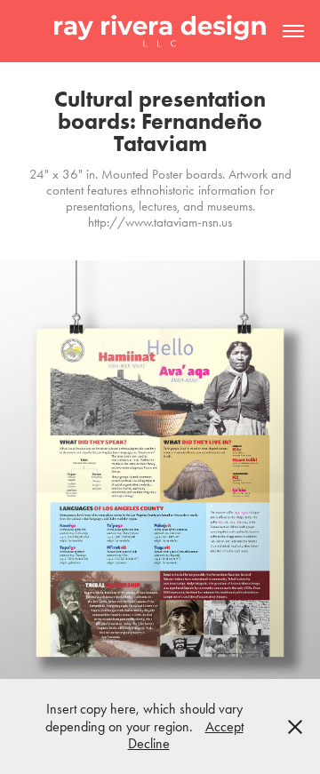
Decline (149, 743)
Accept (224, 726)
